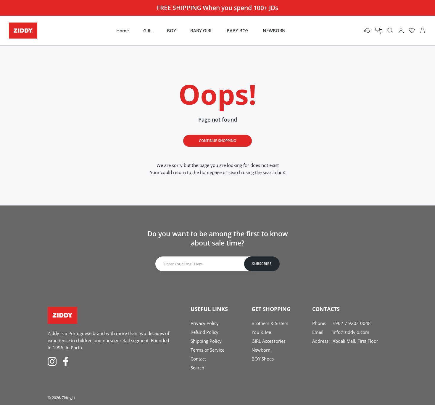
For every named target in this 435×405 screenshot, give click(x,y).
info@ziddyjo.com (351, 332)
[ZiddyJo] (23, 31)
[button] (379, 30)
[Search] (390, 31)
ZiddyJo (68, 397)
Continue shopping (217, 140)
